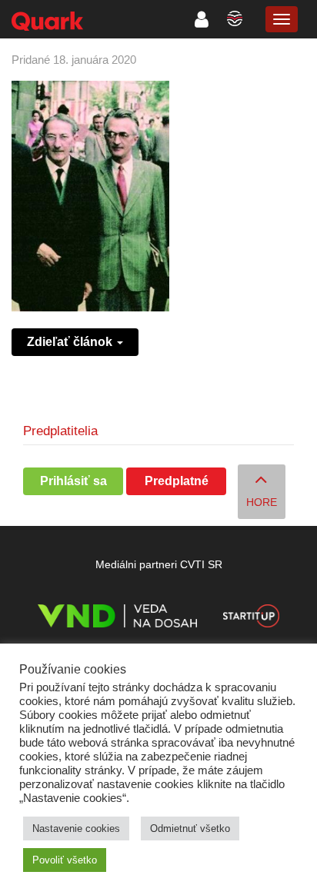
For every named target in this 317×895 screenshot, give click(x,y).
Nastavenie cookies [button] (76, 828)
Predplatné (177, 480)
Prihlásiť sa (73, 480)
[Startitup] (251, 618)
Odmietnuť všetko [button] (190, 828)
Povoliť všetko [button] (64, 860)
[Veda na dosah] (117, 618)
